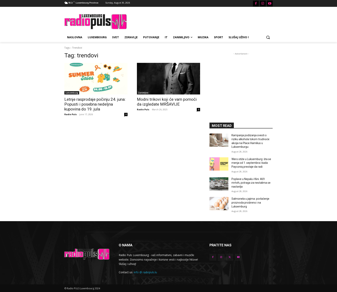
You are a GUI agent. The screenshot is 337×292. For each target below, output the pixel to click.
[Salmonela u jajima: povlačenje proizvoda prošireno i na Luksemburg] (218, 203)
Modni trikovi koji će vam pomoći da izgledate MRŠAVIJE (167, 102)
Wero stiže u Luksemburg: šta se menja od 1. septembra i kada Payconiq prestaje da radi (251, 163)
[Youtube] (270, 3)
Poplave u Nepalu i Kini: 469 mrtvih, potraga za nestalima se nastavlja (250, 182)
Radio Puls (70, 114)
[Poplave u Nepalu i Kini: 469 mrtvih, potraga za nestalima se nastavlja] (218, 184)
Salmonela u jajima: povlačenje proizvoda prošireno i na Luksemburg (250, 202)
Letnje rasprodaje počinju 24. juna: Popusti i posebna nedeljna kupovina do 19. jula (94, 104)
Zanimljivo (143, 92)
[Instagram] (263, 3)
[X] (229, 257)
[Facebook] (256, 3)
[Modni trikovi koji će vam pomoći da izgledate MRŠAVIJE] (168, 78)
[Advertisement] (198, 21)
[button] (268, 37)
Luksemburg (72, 92)
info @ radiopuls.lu (145, 272)
